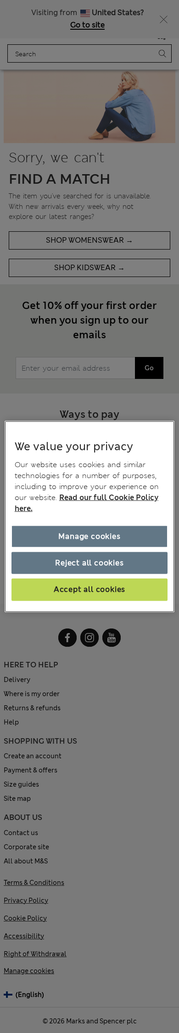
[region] (90, 516)
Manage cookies (89, 536)
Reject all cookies (89, 563)
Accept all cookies (89, 589)
